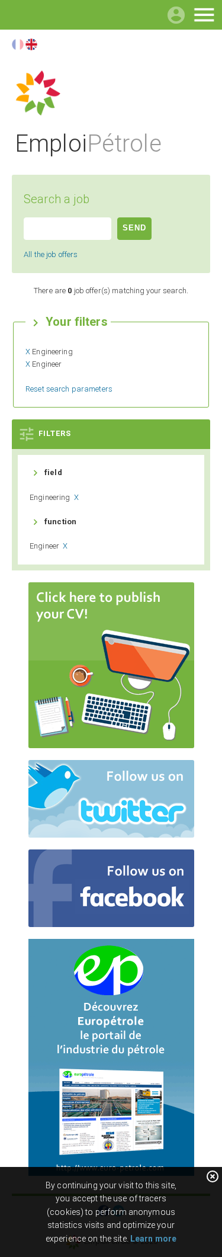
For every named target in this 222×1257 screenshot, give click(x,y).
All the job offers (51, 254)
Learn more (153, 1238)
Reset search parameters (68, 388)
